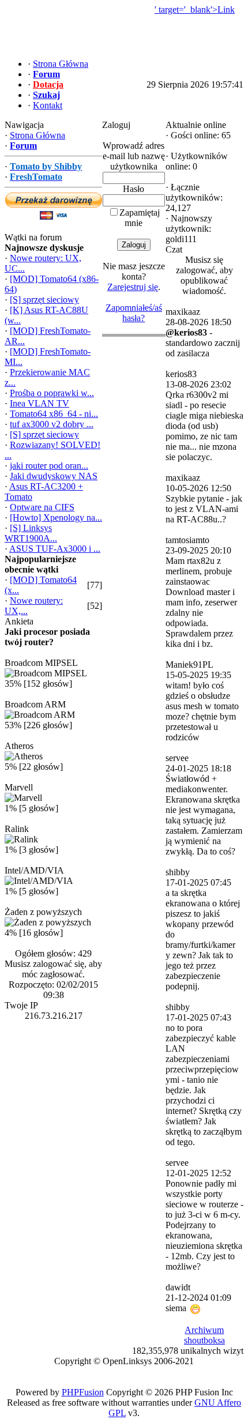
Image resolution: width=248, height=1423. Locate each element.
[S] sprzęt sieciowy (44, 299)
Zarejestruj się (132, 287)
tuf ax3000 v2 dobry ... (51, 424)
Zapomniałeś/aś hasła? (134, 313)
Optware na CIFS (42, 507)
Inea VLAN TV (39, 403)
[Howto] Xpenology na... (56, 517)
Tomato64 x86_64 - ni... (54, 414)
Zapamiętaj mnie (139, 218)
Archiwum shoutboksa (204, 1335)
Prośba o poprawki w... (52, 393)
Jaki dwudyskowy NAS (53, 476)
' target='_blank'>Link (195, 9)
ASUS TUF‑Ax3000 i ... (54, 549)
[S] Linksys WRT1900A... (31, 533)
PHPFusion (83, 1392)
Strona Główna (37, 135)
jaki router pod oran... (49, 465)
